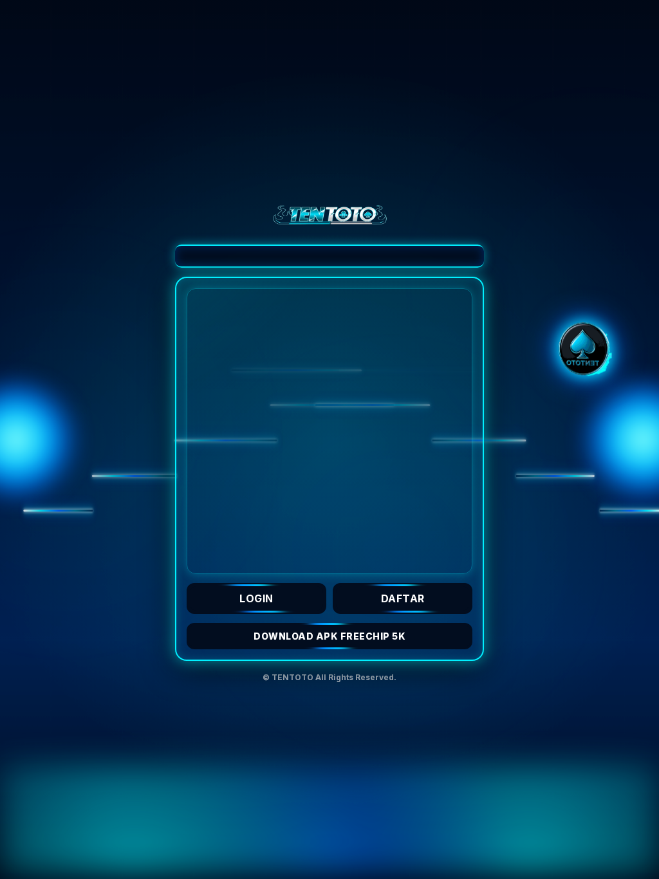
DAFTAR (403, 598)
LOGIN (256, 598)
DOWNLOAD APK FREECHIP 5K (329, 636)
